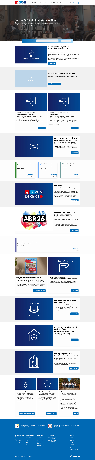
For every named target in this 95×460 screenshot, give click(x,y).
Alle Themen (28, 439)
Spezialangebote (40, 435)
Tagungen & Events (40, 437)
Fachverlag (72, 444)
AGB (27, 456)
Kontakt (71, 437)
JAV (27, 440)
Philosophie (72, 440)
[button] (34, 2)
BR (26, 444)
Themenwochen (40, 440)
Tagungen (52, 2)
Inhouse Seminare (40, 445)
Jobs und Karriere (73, 446)
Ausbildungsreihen (40, 439)
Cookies (30, 456)
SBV (27, 442)
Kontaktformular (59, 283)
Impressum (17, 456)
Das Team (72, 442)
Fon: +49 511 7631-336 (74, 449)
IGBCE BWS (72, 435)
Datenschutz (23, 456)
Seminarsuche (29, 437)
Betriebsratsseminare (30, 435)
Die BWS (71, 439)
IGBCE (71, 447)
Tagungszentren (51, 435)
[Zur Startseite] (20, 2)
